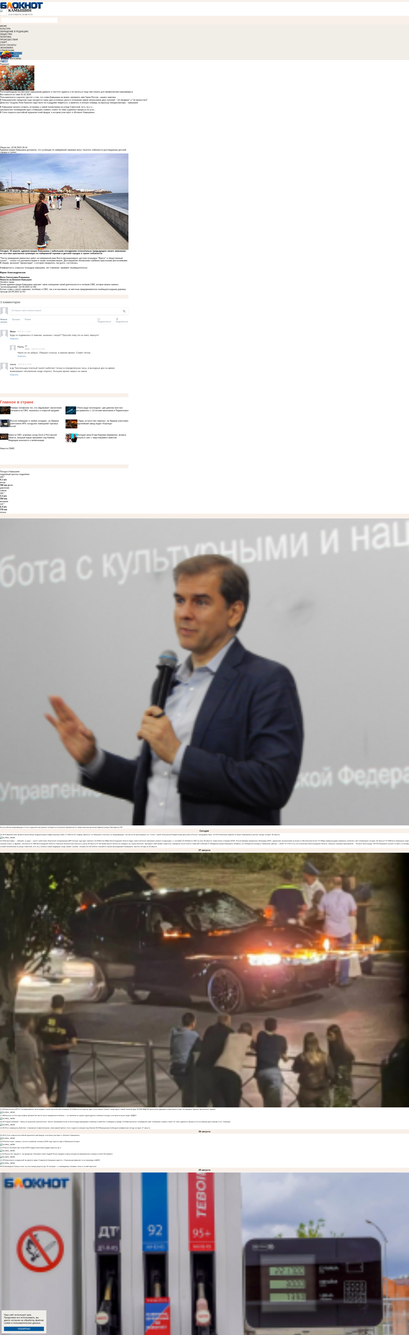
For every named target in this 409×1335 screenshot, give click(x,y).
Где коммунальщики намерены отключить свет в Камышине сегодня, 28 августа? (354, 841)
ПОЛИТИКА (5, 37)
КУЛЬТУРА (5, 29)
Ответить (14, 338)
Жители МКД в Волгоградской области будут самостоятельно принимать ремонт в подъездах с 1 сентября (140, 841)
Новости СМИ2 (7, 448)
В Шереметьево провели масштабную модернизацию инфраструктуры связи (34, 834)
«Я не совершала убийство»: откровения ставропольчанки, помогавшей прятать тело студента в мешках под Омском (49, 1128)
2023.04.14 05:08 (38, 349)
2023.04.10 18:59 (24, 364)
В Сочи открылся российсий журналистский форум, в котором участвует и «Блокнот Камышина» (42, 1135)
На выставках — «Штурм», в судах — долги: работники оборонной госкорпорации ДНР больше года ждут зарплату (49, 841)
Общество (5, 147)
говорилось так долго (54, 263)
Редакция (4, 64)
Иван (27, 348)
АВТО (16, 56)
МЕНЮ (3, 26)
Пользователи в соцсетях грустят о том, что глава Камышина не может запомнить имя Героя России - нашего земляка (58, 97)
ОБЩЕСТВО (6, 34)
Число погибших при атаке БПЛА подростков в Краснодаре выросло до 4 (32, 1148)
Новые (3, 319)
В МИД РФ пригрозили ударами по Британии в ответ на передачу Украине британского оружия (178, 1109)
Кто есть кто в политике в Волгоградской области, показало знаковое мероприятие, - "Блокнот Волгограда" (331, 844)
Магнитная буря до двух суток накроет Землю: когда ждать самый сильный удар (105, 1109)
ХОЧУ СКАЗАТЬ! (8, 45)
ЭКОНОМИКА (6, 48)
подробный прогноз (9, 474)
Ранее (28, 319)
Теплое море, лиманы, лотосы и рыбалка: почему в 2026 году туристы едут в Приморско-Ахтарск (42, 1141)
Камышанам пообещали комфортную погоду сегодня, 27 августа (125, 1128)
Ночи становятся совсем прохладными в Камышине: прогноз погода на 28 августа (125, 846)
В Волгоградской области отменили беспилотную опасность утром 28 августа (65, 844)
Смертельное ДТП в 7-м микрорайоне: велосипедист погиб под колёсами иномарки (36, 1109)
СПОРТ (3, 42)
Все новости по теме (10, 94)
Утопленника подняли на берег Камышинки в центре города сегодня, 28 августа (248, 834)
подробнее (24, 474)
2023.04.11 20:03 (24, 331)
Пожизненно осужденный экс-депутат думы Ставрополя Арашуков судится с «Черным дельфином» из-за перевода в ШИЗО (52, 1160)
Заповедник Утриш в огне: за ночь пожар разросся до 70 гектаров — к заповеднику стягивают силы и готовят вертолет (50, 1166)
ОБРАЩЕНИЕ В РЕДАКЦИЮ (14, 31)
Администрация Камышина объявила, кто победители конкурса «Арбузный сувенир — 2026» (248, 844)
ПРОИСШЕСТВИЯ (9, 39)
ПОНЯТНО (24, 1329)
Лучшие (16, 319)
